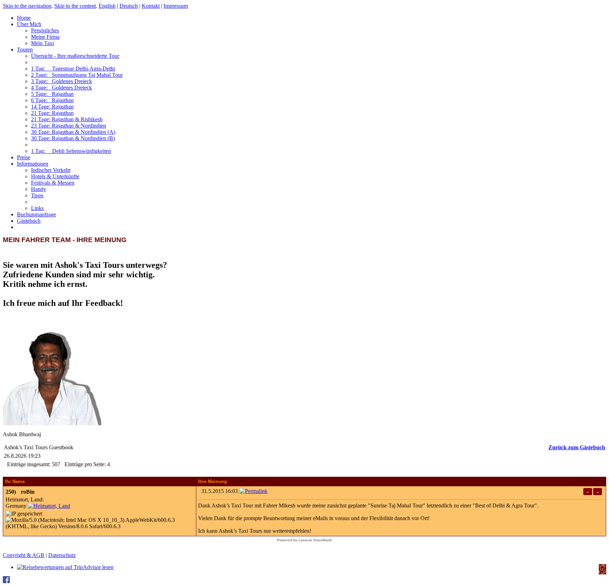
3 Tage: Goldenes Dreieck (61, 81)
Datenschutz (62, 555)
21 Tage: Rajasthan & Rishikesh (67, 119)
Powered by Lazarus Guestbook (304, 540)
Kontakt (151, 6)
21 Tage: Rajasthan (52, 113)
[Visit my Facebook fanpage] (6, 581)
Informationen (32, 164)
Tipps (37, 195)
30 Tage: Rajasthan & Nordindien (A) (73, 132)
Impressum (176, 6)
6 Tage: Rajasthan (52, 100)
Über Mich (29, 24)
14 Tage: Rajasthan (52, 107)
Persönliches (45, 30)
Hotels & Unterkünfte (55, 176)
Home (24, 18)
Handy (38, 189)
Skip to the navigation (27, 6)
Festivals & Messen (52, 183)
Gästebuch (29, 221)
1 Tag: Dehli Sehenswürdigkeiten (71, 151)
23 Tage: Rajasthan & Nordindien (68, 126)
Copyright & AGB (23, 555)
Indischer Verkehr (50, 170)
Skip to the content (75, 6)
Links (37, 208)
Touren (25, 50)
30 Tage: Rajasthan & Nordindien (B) (73, 138)
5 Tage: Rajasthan (52, 94)
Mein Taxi (42, 43)
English (107, 6)
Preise (23, 157)
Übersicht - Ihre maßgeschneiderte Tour (75, 56)
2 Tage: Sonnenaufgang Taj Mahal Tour (77, 75)
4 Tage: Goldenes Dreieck (61, 88)
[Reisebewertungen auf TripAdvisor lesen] (65, 567)
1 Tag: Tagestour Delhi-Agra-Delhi (73, 69)
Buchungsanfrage (36, 214)
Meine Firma (45, 37)
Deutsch (128, 6)
